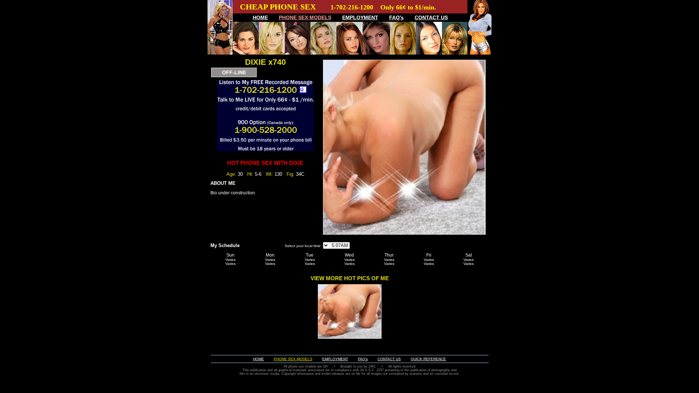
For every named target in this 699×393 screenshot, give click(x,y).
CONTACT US (431, 17)
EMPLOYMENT (360, 17)
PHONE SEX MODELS (305, 17)
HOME (260, 17)
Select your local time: (303, 246)
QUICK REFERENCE (428, 359)
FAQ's (396, 17)
